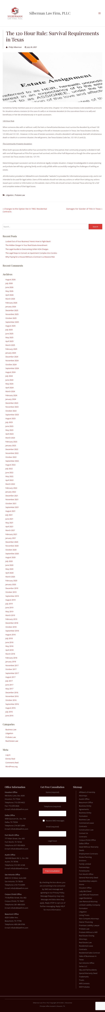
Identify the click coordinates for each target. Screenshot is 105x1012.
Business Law (10, 729)
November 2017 (11, 665)
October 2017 (10, 669)
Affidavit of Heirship (87, 792)
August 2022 (10, 465)
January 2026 (10, 306)
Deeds (81, 850)
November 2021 (11, 499)
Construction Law (86, 830)
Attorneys (83, 795)
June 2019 (9, 607)
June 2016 (9, 715)
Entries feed (10, 758)
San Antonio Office (86, 963)
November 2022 (11, 453)
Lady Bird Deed (85, 891)
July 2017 (9, 681)
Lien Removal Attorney (88, 901)
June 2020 (9, 565)
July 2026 (9, 283)
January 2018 (10, 661)
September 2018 (12, 630)
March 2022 (10, 484)
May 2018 (9, 646)
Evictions (82, 860)
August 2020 (10, 557)
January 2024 (10, 399)
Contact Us (83, 833)
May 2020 (9, 569)
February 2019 (11, 619)
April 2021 (9, 526)
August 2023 (10, 418)
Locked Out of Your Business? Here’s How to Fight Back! (28, 241)
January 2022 (10, 492)
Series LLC (83, 966)
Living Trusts (84, 915)
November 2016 (11, 696)
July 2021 (9, 515)
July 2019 (9, 603)
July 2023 (9, 422)
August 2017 (10, 677)
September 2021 (12, 507)
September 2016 (12, 704)
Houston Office (85, 888)
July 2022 (9, 468)
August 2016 (10, 708)
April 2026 (9, 295)
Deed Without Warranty (88, 847)
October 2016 (10, 700)
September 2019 (12, 596)
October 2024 (10, 364)
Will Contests (84, 983)
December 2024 (11, 356)
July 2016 (9, 712)
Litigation (9, 195)
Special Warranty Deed (88, 973)
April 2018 (9, 650)
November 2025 (11, 314)
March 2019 (10, 615)
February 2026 (11, 302)
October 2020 (10, 549)
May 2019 (9, 611)
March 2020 (10, 576)
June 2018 (9, 642)
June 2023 (9, 426)
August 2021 (10, 511)
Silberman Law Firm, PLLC (49, 13)
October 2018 (10, 627)
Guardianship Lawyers (88, 881)
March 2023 (10, 437)
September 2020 (12, 553)
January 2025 (10, 353)
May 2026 (9, 291)
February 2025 (11, 349)
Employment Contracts (88, 853)
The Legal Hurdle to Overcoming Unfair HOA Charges (26, 249)
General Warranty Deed (88, 877)
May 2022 (9, 476)
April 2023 (9, 434)
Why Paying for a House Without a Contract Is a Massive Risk (30, 257)
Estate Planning (85, 857)
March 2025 (10, 345)
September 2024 (12, 368)
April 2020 (9, 573)
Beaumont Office (86, 802)
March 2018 (10, 654)
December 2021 (11, 495)
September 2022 (12, 461)
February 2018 (11, 658)
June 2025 (9, 333)
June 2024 (9, 380)
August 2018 (10, 634)
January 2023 (10, 445)
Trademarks (84, 976)
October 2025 (10, 318)
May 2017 (9, 688)
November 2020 (11, 546)
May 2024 (9, 384)
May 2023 (9, 430)
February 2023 (11, 441)
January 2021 (10, 538)
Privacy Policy (58, 892)
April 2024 (9, 387)
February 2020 (11, 580)
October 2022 (10, 457)
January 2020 (10, 584)
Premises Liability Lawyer (89, 925)
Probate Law (19, 195)
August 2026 (10, 279)
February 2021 (11, 534)
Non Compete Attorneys (89, 918)
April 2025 (9, 341)
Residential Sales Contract (89, 952)
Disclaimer (68, 1003)
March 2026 (10, 299)
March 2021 (10, 530)
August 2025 (10, 326)
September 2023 (12, 414)
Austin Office (84, 799)
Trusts (81, 980)
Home (81, 884)
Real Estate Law (11, 741)
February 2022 (11, 488)
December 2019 (11, 588)
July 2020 (9, 561)
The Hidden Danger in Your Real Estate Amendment (26, 245)
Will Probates (84, 987)
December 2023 (11, 403)
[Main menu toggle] (99, 13)
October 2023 (10, 411)
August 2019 (10, 600)
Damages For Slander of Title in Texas (83, 209)
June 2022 (9, 472)
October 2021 (10, 503)
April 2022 (9, 480)
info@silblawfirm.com (19, 809)
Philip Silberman (15, 47)
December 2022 (11, 449)
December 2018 (11, 623)
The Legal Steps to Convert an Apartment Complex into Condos (31, 253)
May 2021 (9, 522)
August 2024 (10, 372)
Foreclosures (84, 871)
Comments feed (11, 762)
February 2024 (11, 395)
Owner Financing (86, 922)
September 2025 (12, 322)
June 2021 (9, 519)
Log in (7, 755)
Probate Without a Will (88, 932)
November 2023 (11, 407)
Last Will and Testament (88, 894)
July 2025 (9, 329)
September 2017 (12, 673)
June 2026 (9, 287)
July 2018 (9, 638)
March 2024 (10, 391)
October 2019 (10, 592)
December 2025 (11, 310)
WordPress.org (11, 766)
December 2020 (11, 542)
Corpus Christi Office (87, 840)
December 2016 (11, 692)
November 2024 (11, 360)
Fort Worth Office (86, 874)
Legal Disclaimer (85, 898)
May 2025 (9, 337)
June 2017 (9, 684)
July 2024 (9, 376)
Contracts (83, 836)
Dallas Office (84, 843)
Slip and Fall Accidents (88, 970)
